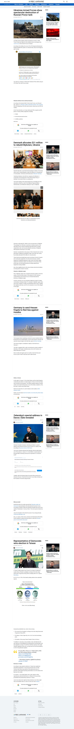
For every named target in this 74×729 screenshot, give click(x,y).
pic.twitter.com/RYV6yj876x (25, 657)
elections (20, 693)
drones (35, 133)
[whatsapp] (49, 715)
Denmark (22, 298)
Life (26, 4)
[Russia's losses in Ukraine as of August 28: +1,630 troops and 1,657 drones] (52, 17)
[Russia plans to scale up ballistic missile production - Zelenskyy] (52, 166)
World (31, 4)
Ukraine (16, 532)
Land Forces (16, 43)
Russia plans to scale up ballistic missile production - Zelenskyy (52, 173)
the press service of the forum (25, 448)
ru (9, 1)
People (57, 4)
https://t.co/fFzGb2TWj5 (24, 654)
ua (4, 1)
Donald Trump (39, 6)
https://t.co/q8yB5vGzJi (24, 655)
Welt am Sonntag (37, 341)
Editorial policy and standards (30, 717)
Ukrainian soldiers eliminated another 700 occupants (32, 104)
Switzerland (30, 532)
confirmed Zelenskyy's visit (19, 514)
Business (44, 4)
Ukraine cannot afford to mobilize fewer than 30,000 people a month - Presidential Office (52, 156)
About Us (15, 717)
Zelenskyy (20, 532)
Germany (22, 406)
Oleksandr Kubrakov (37, 173)
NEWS (46, 10)
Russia (22, 133)
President (25, 532)
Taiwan (16, 693)
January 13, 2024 (22, 661)
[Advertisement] (28, 92)
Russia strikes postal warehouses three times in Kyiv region (52, 39)
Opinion (51, 4)
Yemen (18, 406)
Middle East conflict (27, 6)
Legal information (16, 720)
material (37, 681)
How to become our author (30, 720)
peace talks (34, 6)
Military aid (27, 298)
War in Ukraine (18, 4)
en (7, 1)
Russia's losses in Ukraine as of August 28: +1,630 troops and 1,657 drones (52, 23)
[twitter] (44, 715)
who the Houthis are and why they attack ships (33, 392)
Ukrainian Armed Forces (28, 133)
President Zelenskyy (46, 6)
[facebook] (40, 715)
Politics (37, 4)
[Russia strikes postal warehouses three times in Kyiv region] (52, 33)
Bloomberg (16, 575)
